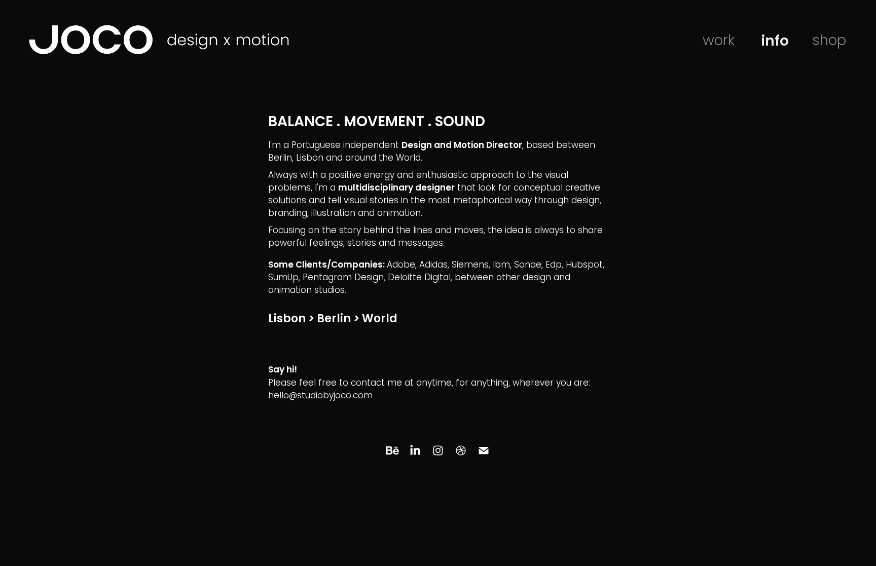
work (719, 41)
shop (829, 41)
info (775, 42)
